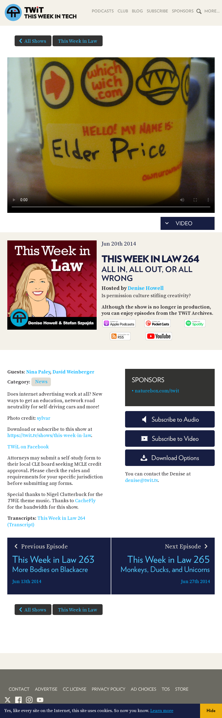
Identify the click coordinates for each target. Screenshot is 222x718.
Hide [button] (211, 710)
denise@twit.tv (141, 480)
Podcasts (103, 11)
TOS (166, 689)
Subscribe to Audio (175, 419)
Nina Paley (38, 372)
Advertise (46, 689)
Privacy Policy (108, 689)
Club (122, 11)
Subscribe (157, 11)
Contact (19, 689)
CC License (74, 689)
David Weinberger (73, 372)
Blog (137, 11)
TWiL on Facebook (28, 447)
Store (181, 689)
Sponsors (183, 11)
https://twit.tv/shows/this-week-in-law (49, 435)
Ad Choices (143, 689)
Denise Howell (146, 288)
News (41, 382)
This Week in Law (77, 41)
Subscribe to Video (175, 438)
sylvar (43, 418)
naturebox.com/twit (157, 391)
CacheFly (85, 501)
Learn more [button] (161, 710)
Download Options (175, 458)
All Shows (35, 41)
